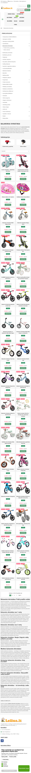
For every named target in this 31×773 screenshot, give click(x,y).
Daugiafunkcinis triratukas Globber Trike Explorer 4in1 (23, 170)
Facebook (2, 740)
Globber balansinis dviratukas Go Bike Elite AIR (23, 387)
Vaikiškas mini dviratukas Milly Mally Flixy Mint (8, 443)
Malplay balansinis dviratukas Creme (8, 470)
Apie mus (11, 1)
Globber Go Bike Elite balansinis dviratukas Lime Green (23, 305)
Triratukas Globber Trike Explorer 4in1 (23, 251)
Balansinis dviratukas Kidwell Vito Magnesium (8, 387)
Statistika (5, 764)
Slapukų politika (4, 756)
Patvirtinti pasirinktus (9, 770)
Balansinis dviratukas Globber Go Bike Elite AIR (8, 414)
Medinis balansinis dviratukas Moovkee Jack (23, 551)
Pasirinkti (3, 151)
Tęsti (20, 595)
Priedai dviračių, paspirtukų (8, 146)
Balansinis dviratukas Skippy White (23, 223)
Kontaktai (17, 1)
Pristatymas (4, 1)
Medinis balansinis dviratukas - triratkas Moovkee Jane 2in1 (8, 551)
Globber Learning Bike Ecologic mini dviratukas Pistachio (23, 278)
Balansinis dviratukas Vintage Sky (8, 496)
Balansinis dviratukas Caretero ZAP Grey (23, 579)
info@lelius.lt (23, 1)
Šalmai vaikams (23, 146)
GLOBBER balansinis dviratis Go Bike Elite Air (8, 278)
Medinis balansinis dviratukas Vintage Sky (23, 470)
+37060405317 (4, 2)
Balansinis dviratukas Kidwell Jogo (23, 359)
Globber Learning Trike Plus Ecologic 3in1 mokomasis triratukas (23, 415)
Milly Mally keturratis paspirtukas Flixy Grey (23, 443)
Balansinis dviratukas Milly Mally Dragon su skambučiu (23, 332)
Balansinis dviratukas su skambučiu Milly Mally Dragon (8, 332)
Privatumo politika (12, 756)
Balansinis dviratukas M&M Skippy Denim (7, 223)
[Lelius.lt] (7, 7)
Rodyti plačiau (6, 759)
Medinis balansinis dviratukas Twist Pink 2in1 (8, 579)
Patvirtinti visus (24, 768)
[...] (16, 725)
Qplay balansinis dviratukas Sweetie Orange (7, 251)
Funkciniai (5, 762)
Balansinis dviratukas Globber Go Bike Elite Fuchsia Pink (23, 497)
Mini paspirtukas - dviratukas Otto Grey (23, 524)
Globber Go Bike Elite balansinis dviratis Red (8, 305)
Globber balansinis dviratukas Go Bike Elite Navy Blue (8, 524)
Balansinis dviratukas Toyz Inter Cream (8, 359)
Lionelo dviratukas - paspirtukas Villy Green (8, 170)
